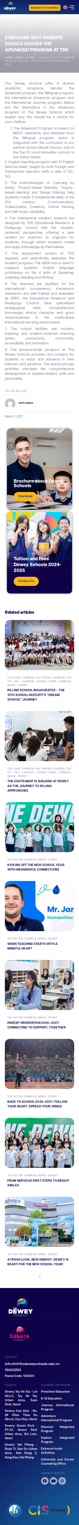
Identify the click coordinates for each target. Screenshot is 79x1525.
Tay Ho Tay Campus (21, 860)
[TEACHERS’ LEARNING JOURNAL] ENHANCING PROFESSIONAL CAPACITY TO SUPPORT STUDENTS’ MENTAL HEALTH (39, 1351)
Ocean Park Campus (54, 681)
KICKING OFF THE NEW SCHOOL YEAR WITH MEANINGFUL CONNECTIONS (35, 867)
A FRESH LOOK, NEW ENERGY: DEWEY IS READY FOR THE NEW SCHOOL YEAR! (38, 1261)
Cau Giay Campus (20, 677)
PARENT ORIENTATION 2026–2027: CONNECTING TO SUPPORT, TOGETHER (36, 1025)
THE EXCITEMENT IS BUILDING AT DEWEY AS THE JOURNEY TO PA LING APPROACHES (38, 786)
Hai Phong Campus (50, 677)
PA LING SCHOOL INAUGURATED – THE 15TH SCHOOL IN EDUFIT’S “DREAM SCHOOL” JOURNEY (36, 695)
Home (9, 58)
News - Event (25, 58)
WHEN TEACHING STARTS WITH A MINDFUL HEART (32, 946)
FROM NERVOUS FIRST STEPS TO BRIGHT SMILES (38, 1183)
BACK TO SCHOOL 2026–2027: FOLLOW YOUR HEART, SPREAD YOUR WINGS (37, 1104)
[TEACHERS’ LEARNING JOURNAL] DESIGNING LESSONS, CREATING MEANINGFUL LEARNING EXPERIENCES (36, 1442)
